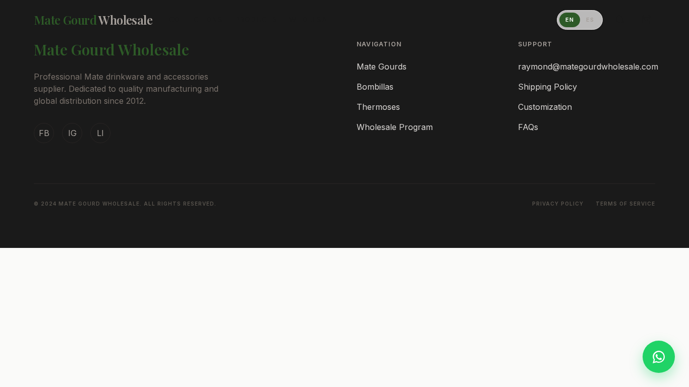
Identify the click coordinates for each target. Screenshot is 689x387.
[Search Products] (620, 20)
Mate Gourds (382, 66)
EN (569, 19)
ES (590, 19)
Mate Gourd (93, 20)
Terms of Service (625, 204)
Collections (195, 19)
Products (256, 19)
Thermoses (378, 107)
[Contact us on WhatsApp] (659, 357)
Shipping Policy (547, 87)
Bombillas (375, 87)
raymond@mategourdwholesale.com (588, 66)
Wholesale (312, 19)
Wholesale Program (395, 127)
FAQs (528, 127)
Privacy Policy (558, 204)
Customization (545, 107)
